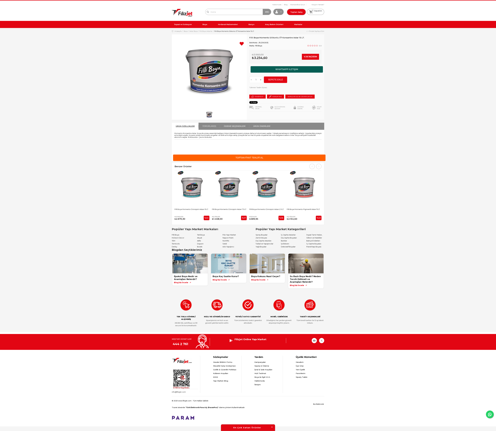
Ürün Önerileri (261, 126)
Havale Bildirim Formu (222, 362)
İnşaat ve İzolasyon (183, 24)
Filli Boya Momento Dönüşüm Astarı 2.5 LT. (266, 209)
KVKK (215, 377)
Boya (205, 24)
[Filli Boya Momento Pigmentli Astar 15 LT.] (304, 188)
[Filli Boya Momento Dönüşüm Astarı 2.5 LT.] (266, 188)
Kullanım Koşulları (220, 373)
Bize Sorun (301, 5)
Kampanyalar (260, 362)
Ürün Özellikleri (185, 126)
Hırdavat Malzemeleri (228, 24)
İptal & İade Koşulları (263, 370)
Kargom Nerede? (318, 5)
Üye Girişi (300, 366)
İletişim (257, 385)
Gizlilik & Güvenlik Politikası (224, 370)
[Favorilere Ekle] (242, 45)
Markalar (293, 5)
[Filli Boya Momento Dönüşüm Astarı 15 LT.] (192, 188)
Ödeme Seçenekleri (234, 126)
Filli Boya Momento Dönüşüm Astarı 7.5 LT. (229, 209)
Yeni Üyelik (300, 370)
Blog (286, 5)
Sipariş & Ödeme (261, 366)
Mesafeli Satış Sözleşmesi (224, 366)
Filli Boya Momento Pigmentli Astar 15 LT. (303, 209)
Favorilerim (300, 373)
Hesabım (300, 362)
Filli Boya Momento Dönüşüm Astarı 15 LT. (191, 209)
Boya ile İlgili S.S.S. (262, 377)
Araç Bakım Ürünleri (274, 24)
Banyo (251, 24)
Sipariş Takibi (301, 377)
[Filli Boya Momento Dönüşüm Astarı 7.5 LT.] (229, 188)
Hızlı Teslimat (260, 373)
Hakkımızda (276, 5)
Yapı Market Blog (220, 381)
